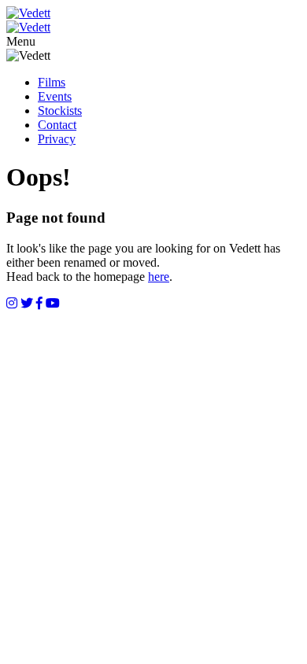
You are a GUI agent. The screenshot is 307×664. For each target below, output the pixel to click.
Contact (57, 124)
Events (55, 96)
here (158, 276)
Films (51, 82)
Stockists (60, 110)
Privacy (57, 139)
